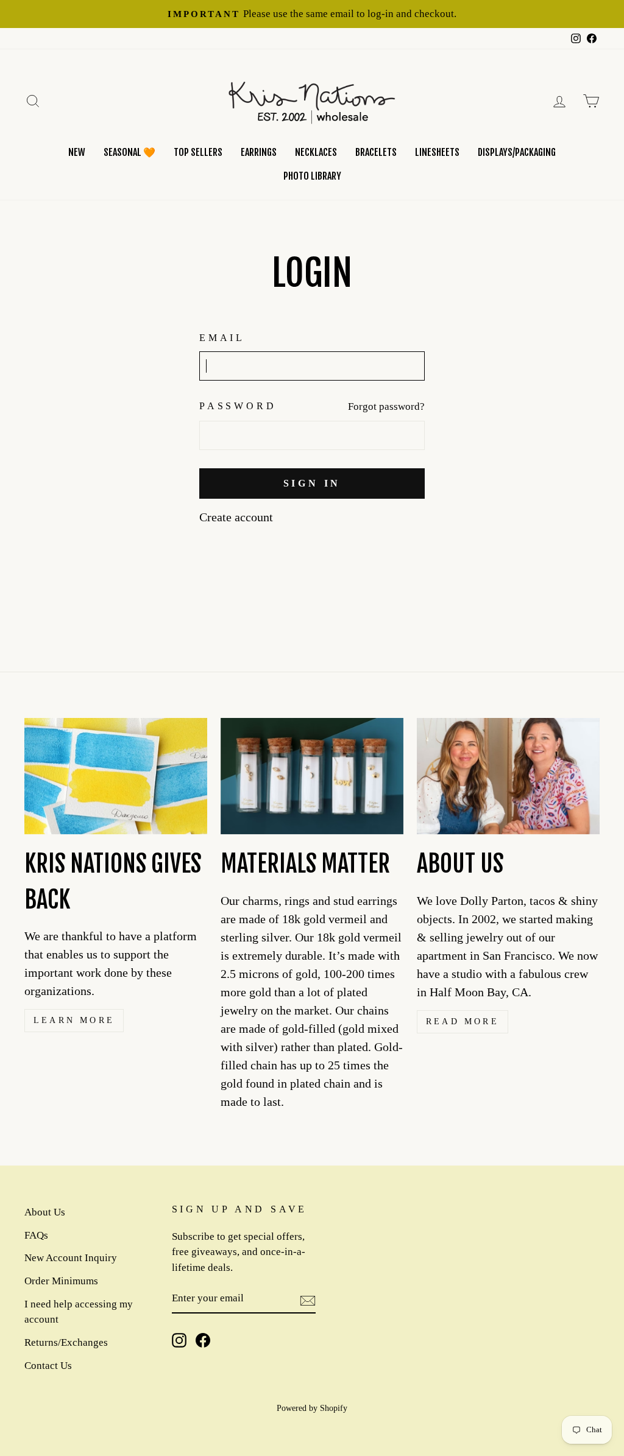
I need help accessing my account (78, 1312)
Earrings (259, 152)
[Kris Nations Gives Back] (115, 776)
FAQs (36, 1235)
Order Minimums (61, 1281)
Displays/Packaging (517, 152)
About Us (44, 1212)
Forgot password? (386, 406)
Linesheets (437, 152)
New (76, 152)
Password (237, 406)
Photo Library (312, 176)
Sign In (312, 483)
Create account (236, 517)
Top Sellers (198, 152)
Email (222, 337)
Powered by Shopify (312, 1408)
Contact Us (48, 1365)
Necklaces (316, 152)
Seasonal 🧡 (129, 152)
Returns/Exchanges (66, 1342)
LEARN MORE (74, 1020)
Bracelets (376, 152)
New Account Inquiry (70, 1258)
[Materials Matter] (312, 776)
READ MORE (462, 1021)
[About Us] (508, 776)
